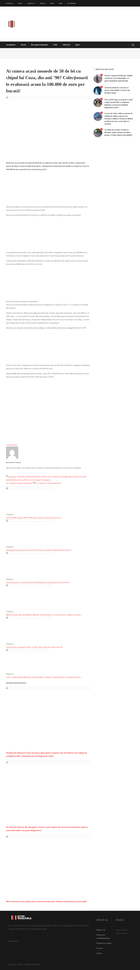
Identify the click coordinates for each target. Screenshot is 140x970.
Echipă (99, 953)
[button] (133, 45)
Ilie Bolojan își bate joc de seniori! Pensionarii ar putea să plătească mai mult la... (39, 550)
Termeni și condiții (103, 943)
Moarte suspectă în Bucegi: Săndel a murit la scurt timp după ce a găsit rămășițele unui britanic (118, 78)
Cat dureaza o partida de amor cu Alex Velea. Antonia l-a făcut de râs (34, 647)
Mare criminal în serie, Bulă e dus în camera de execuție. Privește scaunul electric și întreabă (46, 901)
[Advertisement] (91, 24)
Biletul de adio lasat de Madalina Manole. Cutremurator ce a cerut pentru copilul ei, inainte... (44, 615)
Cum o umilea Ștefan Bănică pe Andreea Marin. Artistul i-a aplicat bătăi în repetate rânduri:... (44, 677)
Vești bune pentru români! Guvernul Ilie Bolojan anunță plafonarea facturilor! (38, 582)
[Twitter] (9, 936)
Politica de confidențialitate (103, 936)
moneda (13, 445)
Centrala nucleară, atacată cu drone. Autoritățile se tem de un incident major (117, 90)
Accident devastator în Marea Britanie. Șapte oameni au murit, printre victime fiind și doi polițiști (118, 132)
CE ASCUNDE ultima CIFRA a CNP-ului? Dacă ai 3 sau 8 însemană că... (34, 518)
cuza (8, 445)
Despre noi (100, 930)
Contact (99, 948)
